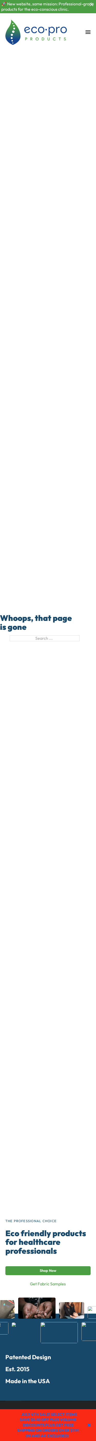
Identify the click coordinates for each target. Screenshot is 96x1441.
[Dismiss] (91, 4)
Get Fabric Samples (48, 1283)
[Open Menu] (88, 32)
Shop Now (48, 1270)
